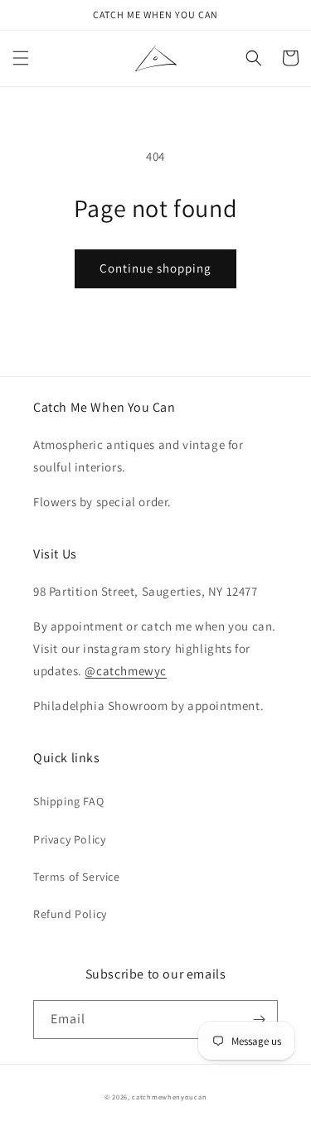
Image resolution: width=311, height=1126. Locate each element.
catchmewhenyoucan (169, 1096)
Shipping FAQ (68, 801)
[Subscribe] (259, 1019)
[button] (20, 58)
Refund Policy (70, 913)
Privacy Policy (69, 839)
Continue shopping (155, 268)
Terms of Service (76, 876)
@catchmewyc (126, 671)
